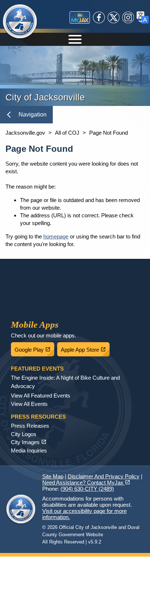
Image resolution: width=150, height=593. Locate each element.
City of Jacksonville (20, 22)
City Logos (23, 434)
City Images (29, 442)
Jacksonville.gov (25, 133)
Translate (142, 17)
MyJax (80, 17)
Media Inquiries (29, 450)
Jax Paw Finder (47, 305)
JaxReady (59, 281)
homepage (55, 236)
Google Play (34, 348)
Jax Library (22, 305)
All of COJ (67, 133)
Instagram (128, 17)
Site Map (52, 476)
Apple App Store (85, 348)
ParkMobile (109, 281)
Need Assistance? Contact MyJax (86, 482)
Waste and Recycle (84, 281)
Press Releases (30, 426)
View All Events (29, 404)
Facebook (99, 17)
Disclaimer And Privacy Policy (103, 476)
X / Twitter (113, 17)
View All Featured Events (40, 395)
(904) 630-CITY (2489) (87, 489)
